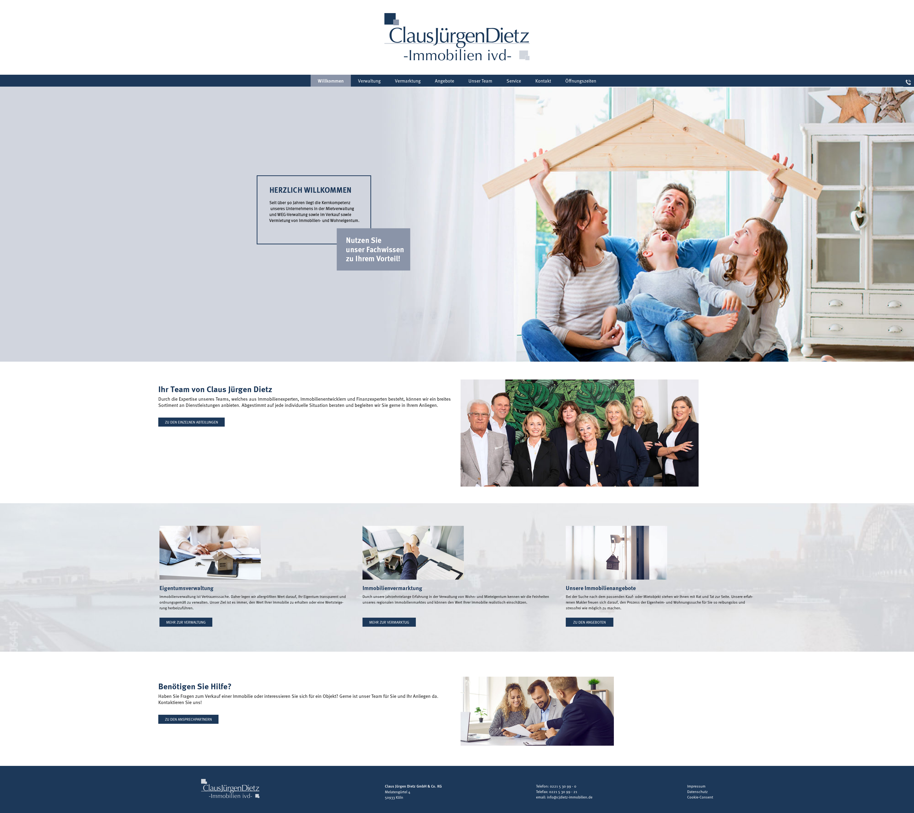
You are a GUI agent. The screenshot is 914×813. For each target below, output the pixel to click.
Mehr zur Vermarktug (389, 622)
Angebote (444, 80)
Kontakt (543, 80)
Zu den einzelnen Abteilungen (191, 421)
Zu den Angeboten (589, 622)
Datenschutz (697, 791)
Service (514, 80)
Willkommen (331, 80)
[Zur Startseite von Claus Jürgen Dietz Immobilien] (457, 36)
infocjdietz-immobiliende (569, 796)
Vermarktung (408, 80)
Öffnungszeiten (580, 80)
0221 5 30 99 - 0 (563, 785)
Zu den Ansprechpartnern (188, 719)
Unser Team (480, 80)
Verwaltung (369, 80)
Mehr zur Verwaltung (186, 622)
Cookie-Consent (700, 796)
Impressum (696, 785)
